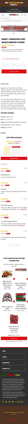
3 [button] (14, 245)
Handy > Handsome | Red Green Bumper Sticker (20, 285)
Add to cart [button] (14, 338)
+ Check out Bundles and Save (12, 59)
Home (2, 18)
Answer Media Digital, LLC (11, 412)
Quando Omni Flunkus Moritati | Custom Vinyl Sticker (20, 306)
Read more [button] (24, 209)
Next (25, 29)
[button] (5, 45)
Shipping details (19, 49)
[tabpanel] (14, 28)
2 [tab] (14, 33)
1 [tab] (13, 33)
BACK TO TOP (14, 420)
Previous (2, 29)
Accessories (7, 18)
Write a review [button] (14, 158)
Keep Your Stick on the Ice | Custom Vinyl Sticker (14, 328)
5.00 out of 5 (18, 141)
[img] (4, 168)
